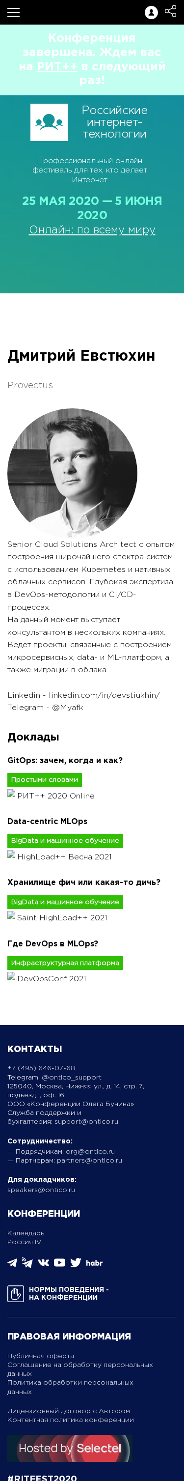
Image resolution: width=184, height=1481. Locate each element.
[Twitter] (75, 1266)
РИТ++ (57, 66)
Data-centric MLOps (47, 822)
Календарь (25, 1233)
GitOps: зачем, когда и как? (65, 761)
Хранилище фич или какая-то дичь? (83, 882)
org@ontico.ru (90, 1152)
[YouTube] (59, 1266)
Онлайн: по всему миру (92, 230)
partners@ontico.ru (89, 1161)
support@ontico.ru (86, 1122)
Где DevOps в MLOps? (52, 944)
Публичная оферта (40, 1356)
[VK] (43, 1266)
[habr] (94, 1264)
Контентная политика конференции (70, 1420)
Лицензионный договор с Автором (68, 1411)
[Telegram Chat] (12, 1265)
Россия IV (24, 1242)
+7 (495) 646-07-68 (41, 1068)
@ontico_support (72, 1078)
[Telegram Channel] (27, 1266)
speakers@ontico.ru (41, 1190)
